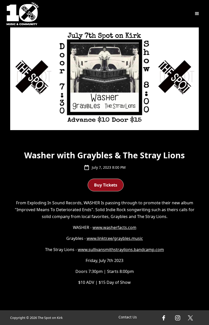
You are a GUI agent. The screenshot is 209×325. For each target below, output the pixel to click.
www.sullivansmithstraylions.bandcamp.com (121, 249)
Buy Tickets (105, 185)
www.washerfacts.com (114, 227)
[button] (197, 13)
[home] (22, 13)
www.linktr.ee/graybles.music (115, 238)
